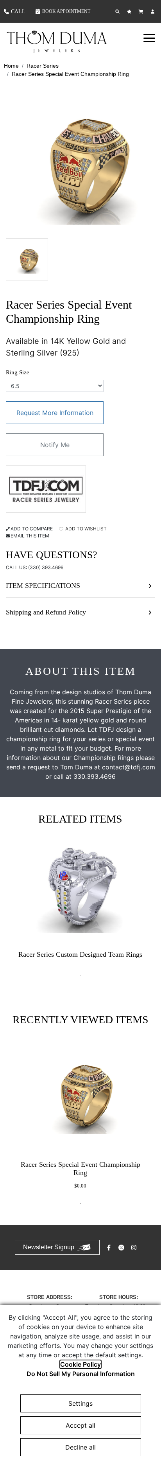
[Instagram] (135, 1247)
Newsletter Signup (48, 1247)
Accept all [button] (80, 1425)
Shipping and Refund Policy (46, 612)
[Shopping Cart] (141, 11)
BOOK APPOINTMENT (66, 11)
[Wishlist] (130, 11)
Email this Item (30, 536)
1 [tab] (80, 976)
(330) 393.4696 (45, 567)
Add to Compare (32, 529)
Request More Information (54, 413)
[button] (149, 38)
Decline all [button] (80, 1447)
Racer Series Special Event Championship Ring (70, 74)
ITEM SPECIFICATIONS (43, 585)
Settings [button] (80, 1403)
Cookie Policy (80, 1364)
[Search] (118, 11)
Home (11, 66)
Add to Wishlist (85, 529)
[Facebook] (110, 1247)
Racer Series (43, 66)
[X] (122, 1247)
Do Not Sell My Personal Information (81, 1374)
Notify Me (55, 445)
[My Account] (153, 11)
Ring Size (17, 372)
